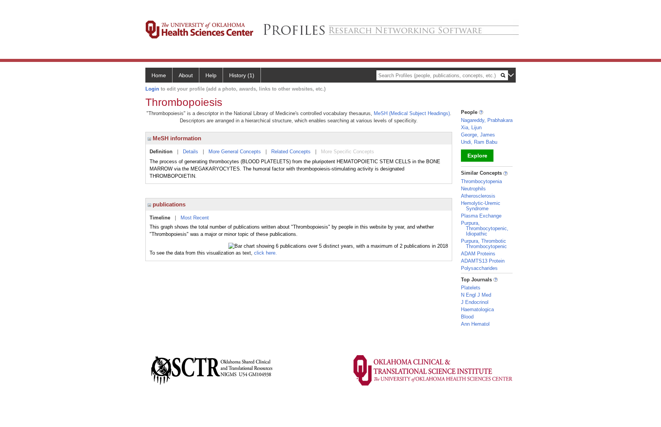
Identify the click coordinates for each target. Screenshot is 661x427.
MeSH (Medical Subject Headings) (412, 113)
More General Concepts (234, 151)
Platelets (470, 288)
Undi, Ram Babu (479, 142)
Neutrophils (473, 189)
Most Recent (195, 218)
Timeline (160, 218)
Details (190, 151)
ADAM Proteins (478, 254)
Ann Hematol (475, 324)
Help (211, 75)
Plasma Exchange (481, 216)
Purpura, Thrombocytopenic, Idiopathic (484, 228)
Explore (477, 156)
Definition (161, 151)
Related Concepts (291, 151)
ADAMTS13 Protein (483, 261)
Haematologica (477, 309)
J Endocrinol (474, 302)
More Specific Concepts (347, 151)
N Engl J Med (476, 295)
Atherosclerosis (478, 196)
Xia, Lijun (471, 127)
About (186, 75)
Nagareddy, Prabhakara (487, 120)
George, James (478, 135)
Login (152, 89)
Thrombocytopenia (481, 181)
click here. (265, 253)
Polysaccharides (479, 268)
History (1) (241, 75)
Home (158, 75)
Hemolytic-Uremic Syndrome (480, 205)
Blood (467, 317)
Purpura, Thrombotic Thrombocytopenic (484, 243)
